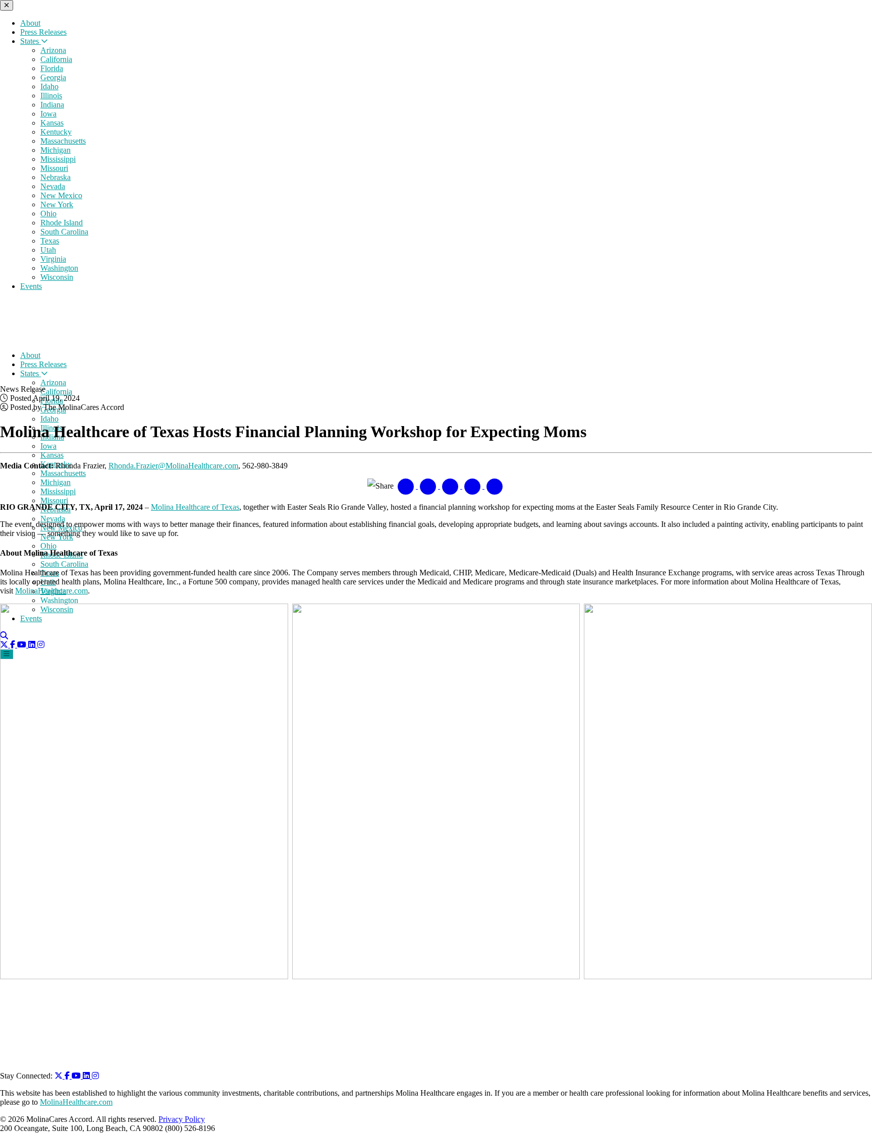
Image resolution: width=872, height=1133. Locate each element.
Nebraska (55, 177)
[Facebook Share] (407, 486)
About (30, 23)
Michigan (55, 150)
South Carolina (64, 231)
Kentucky (56, 132)
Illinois (51, 95)
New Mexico (61, 195)
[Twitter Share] (429, 486)
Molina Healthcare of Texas (195, 507)
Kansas (52, 122)
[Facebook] (68, 1075)
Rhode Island (61, 222)
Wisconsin (56, 277)
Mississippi (58, 159)
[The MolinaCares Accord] (69, 338)
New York (56, 204)
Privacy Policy (181, 1119)
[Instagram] (95, 1075)
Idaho (49, 86)
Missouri (54, 168)
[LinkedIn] (87, 1075)
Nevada (52, 186)
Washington (59, 268)
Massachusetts (63, 141)
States (30, 41)
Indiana (52, 104)
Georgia (53, 77)
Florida (51, 68)
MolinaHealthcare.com (51, 590)
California (56, 59)
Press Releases (43, 32)
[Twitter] (59, 1075)
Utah (48, 250)
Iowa (48, 113)
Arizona (53, 50)
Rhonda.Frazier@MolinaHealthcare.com (173, 465)
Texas (49, 240)
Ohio (48, 213)
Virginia (53, 259)
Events (31, 286)
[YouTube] (77, 1075)
